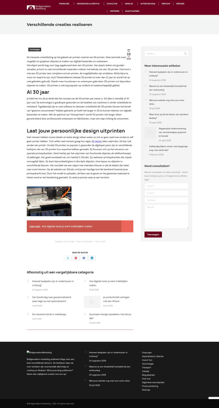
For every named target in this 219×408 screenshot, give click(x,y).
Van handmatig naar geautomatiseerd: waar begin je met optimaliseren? (51, 299)
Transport (146, 367)
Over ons (146, 378)
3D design (97, 141)
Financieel (147, 352)
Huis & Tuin (147, 360)
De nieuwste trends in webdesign (49, 314)
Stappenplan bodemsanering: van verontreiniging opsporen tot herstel (173, 132)
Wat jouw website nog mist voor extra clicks (166, 102)
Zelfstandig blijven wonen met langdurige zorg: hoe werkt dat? (168, 148)
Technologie (35, 50)
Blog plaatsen (148, 374)
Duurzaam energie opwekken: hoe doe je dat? (110, 316)
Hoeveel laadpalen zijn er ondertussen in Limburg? (53, 283)
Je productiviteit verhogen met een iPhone (116, 299)
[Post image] (28, 281)
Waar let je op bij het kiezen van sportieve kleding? (168, 116)
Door (85, 241)
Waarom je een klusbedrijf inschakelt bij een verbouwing (167, 88)
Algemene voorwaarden (153, 382)
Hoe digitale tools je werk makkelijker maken (108, 283)
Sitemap (146, 389)
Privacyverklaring (150, 386)
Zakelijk (145, 371)
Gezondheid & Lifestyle (152, 356)
